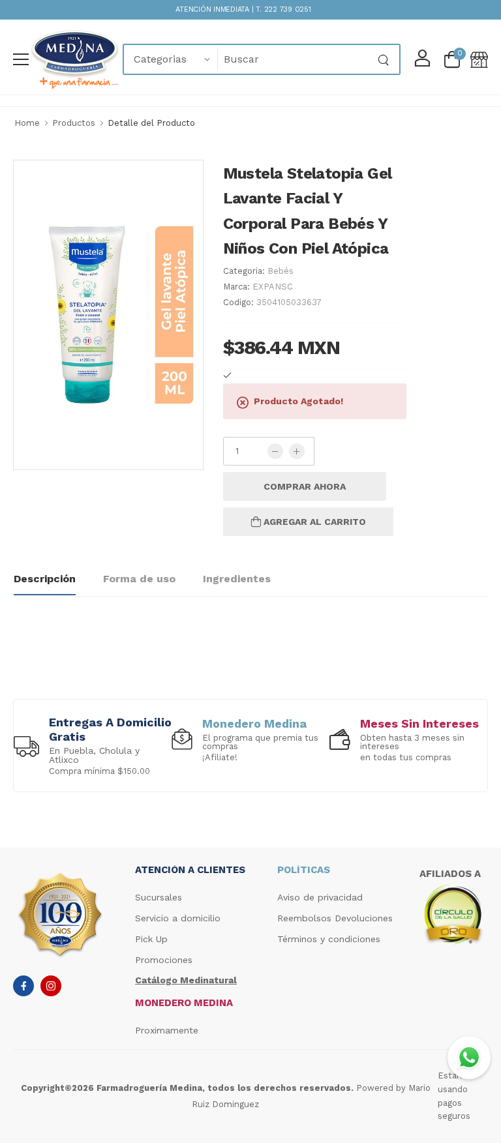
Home (27, 123)
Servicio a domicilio (177, 918)
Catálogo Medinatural (186, 980)
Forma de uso (139, 578)
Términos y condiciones (328, 939)
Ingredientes (237, 578)
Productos (73, 123)
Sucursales (158, 897)
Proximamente (166, 1030)
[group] (93, 745)
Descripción (45, 578)
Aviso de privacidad (320, 897)
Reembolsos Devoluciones (335, 918)
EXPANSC (272, 286)
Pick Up (151, 939)
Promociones (163, 960)
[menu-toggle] (21, 59)
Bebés (280, 271)
